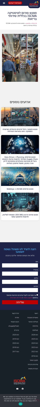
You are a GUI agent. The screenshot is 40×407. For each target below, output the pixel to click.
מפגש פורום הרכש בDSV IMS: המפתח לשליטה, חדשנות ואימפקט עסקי (20, 216)
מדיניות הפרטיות (16, 298)
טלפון (36, 278)
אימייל (35, 270)
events (28, 23)
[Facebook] (23, 388)
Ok (20, 404)
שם (37, 262)
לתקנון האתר (27, 298)
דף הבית (34, 23)
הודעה (36, 286)
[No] (36, 400)
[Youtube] (17, 388)
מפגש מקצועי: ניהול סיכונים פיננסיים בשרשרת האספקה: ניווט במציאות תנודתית (20, 130)
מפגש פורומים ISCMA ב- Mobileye (20, 189)
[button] (4, 3)
